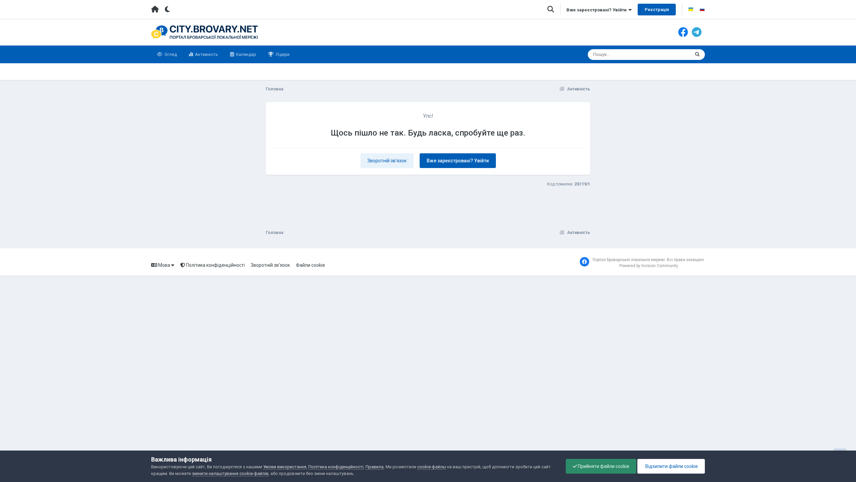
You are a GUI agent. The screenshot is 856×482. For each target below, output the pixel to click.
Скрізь (675, 54)
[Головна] (155, 9)
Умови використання (284, 466)
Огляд (170, 54)
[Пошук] (697, 54)
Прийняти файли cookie (603, 466)
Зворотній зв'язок (387, 160)
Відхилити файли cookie (671, 466)
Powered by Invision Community (648, 265)
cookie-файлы (431, 466)
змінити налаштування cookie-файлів (230, 473)
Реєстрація (657, 9)
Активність (206, 54)
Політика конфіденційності (215, 265)
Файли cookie (310, 265)
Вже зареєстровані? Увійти (597, 9)
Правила (374, 466)
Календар (245, 54)
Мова (164, 265)
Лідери (282, 54)
